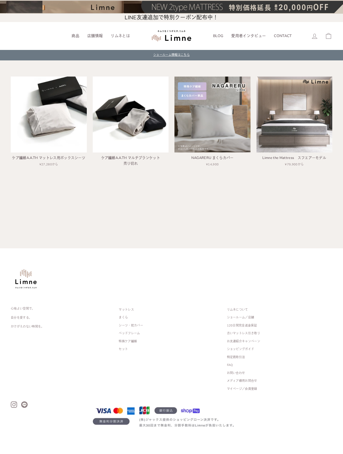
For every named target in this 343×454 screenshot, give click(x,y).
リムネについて (237, 310)
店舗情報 (95, 35)
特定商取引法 (236, 357)
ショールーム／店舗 (240, 317)
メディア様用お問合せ (242, 381)
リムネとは (120, 35)
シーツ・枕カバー (131, 326)
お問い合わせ (236, 373)
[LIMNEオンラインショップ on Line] (24, 404)
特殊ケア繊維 (128, 341)
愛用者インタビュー (248, 35)
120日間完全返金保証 (242, 326)
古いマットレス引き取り (243, 333)
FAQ (230, 365)
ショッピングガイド (240, 349)
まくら (123, 317)
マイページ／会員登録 (242, 389)
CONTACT (283, 35)
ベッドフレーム (129, 333)
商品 (75, 35)
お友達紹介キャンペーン (243, 341)
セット (123, 349)
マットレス (126, 310)
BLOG (218, 35)
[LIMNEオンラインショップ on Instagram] (14, 404)
